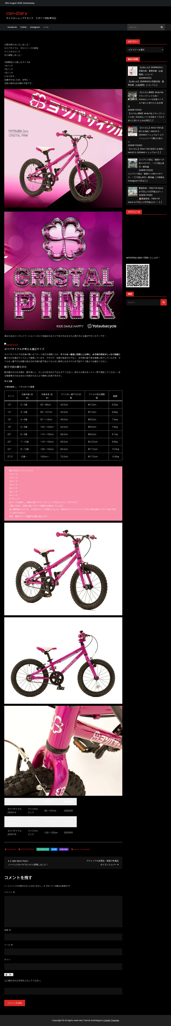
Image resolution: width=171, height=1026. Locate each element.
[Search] (162, 27)
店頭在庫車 (63, 849)
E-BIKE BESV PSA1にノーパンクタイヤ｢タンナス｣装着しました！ (28, 863)
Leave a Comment (82, 849)
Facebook (12, 27)
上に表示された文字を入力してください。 (23, 981)
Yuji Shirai (11, 849)
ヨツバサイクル (43, 849)
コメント (9, 892)
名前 (7, 930)
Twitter (23, 27)
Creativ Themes (111, 1020)
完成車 (54, 849)
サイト (7, 960)
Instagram (35, 27)
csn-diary (16, 13)
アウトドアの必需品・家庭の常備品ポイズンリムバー (103, 862)
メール (46, 27)
